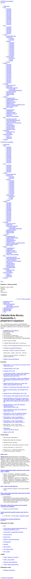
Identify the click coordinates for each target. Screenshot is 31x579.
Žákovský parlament (8, 134)
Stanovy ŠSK (12, 89)
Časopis (8, 62)
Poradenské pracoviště (11, 118)
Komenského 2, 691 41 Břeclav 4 (11, 330)
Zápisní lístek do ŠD (11, 102)
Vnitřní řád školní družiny (12, 99)
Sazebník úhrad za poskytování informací (10, 519)
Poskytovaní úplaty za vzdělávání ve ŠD (15, 104)
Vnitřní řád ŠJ (9, 111)
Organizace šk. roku (11, 85)
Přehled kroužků (10, 93)
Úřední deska (6, 6)
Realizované (12, 58)
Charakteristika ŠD (10, 98)
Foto (4, 25)
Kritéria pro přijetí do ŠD (12, 106)
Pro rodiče (5, 84)
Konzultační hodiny (10, 129)
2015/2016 (8, 23)
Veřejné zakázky (10, 56)
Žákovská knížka (10, 94)
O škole (5, 34)
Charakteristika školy (11, 36)
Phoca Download (26, 299)
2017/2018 (8, 20)
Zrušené (11, 60)
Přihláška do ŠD (10, 100)
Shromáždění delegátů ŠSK (15, 90)
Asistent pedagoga (10, 125)
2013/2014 (11, 54)
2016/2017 (8, 21)
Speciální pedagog (10, 126)
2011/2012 (8, 81)
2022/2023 (8, 14)
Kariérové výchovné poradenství (13, 122)
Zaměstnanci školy (10, 131)
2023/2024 (8, 12)
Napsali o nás (9, 37)
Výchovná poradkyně (11, 121)
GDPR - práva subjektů (8, 559)
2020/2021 (8, 16)
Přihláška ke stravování (11, 113)
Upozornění (9, 115)
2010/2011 (8, 82)
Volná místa (9, 133)
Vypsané (11, 59)
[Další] (2, 281)
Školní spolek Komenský (12, 87)
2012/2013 (11, 55)
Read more (3, 520)
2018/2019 (8, 19)
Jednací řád (8, 137)
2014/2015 (8, 24)
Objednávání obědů (10, 112)
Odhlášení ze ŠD (10, 103)
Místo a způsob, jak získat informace (9, 486)
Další (7, 95)
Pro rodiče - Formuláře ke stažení (21, 515)
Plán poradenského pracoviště (13, 120)
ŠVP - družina (9, 107)
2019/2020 (8, 17)
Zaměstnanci (6, 130)
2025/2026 (8, 10)
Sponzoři (8, 41)
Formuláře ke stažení (11, 91)
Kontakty (5, 139)
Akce (4, 7)
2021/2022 (8, 15)
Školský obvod (4, 454)
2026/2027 (8, 8)
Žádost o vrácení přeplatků (12, 116)
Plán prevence (9, 124)
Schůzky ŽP (9, 138)
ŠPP (4, 117)
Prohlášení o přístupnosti (9, 570)
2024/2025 (8, 11)
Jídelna (5, 108)
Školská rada (9, 86)
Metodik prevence (10, 128)
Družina (5, 96)
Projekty (5, 63)
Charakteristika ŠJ (10, 109)
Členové (8, 135)
